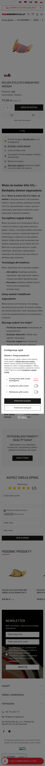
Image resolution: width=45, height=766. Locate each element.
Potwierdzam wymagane (22, 408)
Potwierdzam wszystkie (22, 401)
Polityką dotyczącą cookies (25, 361)
